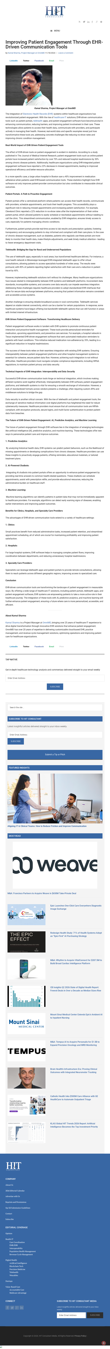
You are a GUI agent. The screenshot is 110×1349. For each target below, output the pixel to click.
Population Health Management (23, 1251)
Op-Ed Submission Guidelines (18, 1208)
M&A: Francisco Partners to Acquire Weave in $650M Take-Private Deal (42, 893)
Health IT (9, 1239)
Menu (57, 30)
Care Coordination (17, 1242)
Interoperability (16, 1248)
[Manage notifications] (104, 1343)
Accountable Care (17, 1289)
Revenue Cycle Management (21, 1254)
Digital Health (11, 1260)
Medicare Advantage (18, 1293)
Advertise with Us (13, 1196)
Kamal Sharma (13, 622)
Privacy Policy (80, 1336)
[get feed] (81, 22)
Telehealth (14, 1272)
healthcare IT (60, 117)
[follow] (85, 22)
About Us (9, 1185)
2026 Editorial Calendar (15, 1190)
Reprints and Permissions (16, 1202)
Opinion (9, 1233)
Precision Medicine (17, 1269)
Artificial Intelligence (18, 1263)
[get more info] (102, 22)
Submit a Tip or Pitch (55, 754)
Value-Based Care (13, 1287)
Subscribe (10, 1219)
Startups (9, 1281)
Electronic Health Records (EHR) (38, 114)
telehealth (38, 121)
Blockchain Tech (16, 1266)
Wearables (14, 1275)
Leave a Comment (65, 53)
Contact (9, 1213)
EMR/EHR (14, 1245)
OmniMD (47, 622)
